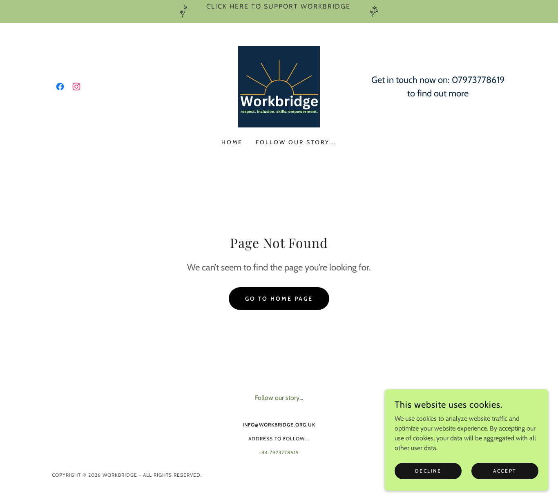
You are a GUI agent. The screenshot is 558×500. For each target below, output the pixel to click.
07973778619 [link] (478, 79)
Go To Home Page (279, 298)
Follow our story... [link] (296, 142)
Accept (504, 471)
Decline (428, 471)
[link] (60, 86)
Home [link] (232, 142)
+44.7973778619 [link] (279, 452)
